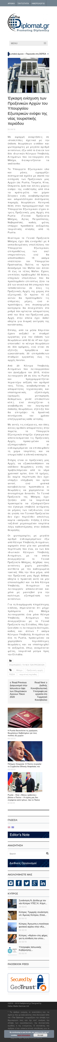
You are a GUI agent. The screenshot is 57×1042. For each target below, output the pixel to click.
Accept (40, 1035)
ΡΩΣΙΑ (12, 674)
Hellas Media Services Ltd (18, 1006)
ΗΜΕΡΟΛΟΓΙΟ (38, 3)
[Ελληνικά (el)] (12, 827)
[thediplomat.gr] (28, 30)
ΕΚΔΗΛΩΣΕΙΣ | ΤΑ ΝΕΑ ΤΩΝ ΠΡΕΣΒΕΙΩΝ (26, 664)
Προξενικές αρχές (35, 670)
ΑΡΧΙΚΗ (11, 3)
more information (24, 1035)
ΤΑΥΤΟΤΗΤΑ (23, 3)
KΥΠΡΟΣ (13, 893)
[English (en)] (9, 827)
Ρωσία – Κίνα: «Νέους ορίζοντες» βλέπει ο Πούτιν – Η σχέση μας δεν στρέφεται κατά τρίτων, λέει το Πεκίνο (24, 797)
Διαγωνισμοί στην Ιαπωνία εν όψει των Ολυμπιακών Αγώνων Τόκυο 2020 (18, 691)
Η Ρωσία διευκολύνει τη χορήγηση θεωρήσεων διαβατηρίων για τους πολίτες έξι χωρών (22, 733)
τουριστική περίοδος (28, 674)
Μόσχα (19, 670)
